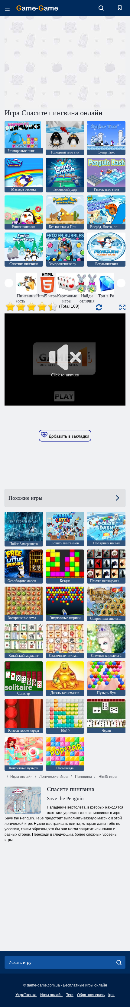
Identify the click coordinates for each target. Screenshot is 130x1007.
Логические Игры (53, 776)
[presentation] (9, 283)
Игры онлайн (21, 776)
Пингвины (83, 776)
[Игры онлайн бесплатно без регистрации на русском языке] (37, 8)
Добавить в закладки (68, 436)
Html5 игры (107, 776)
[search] (118, 962)
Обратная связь (91, 995)
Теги (69, 995)
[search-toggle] (101, 8)
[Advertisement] (55, 61)
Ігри (111, 995)
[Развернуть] (122, 307)
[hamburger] (7, 8)
